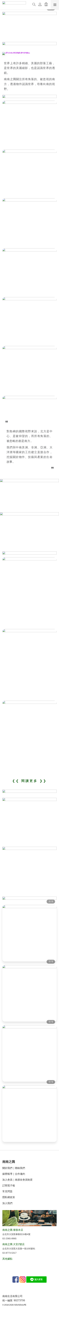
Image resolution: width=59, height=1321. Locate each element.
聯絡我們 (20, 1168)
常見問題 (7, 1191)
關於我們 (7, 1168)
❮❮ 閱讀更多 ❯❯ (29, 781)
